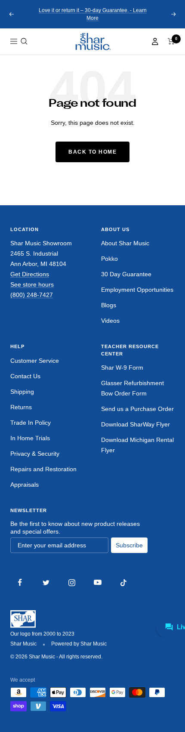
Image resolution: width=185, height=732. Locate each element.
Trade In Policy (30, 422)
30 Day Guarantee (126, 274)
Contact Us (25, 376)
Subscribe (129, 545)
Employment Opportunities (137, 289)
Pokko (109, 258)
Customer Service (34, 360)
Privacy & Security (34, 453)
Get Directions (29, 274)
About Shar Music (125, 243)
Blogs (108, 305)
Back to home (92, 152)
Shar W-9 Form (122, 367)
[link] (92, 42)
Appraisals (24, 484)
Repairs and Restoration (43, 469)
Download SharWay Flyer (135, 424)
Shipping (22, 391)
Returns (21, 407)
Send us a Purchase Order (137, 408)
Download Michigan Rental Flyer (137, 445)
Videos (110, 320)
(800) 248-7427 (31, 294)
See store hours (32, 284)
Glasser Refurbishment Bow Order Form (132, 388)
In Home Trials (30, 438)
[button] (24, 41)
